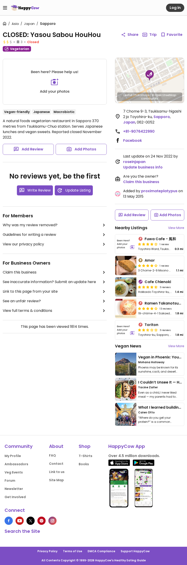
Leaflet (127, 95)
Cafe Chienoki (158, 281)
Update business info (143, 167)
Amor (150, 260)
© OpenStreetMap (164, 95)
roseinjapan (134, 161)
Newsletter (14, 488)
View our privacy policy (23, 244)
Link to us (57, 472)
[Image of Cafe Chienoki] (125, 287)
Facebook (132, 140)
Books (84, 464)
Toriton (151, 324)
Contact (56, 463)
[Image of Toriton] (125, 329)
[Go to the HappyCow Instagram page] (52, 521)
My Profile (13, 456)
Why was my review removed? (30, 225)
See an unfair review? (22, 301)
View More (176, 228)
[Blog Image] (125, 364)
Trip (153, 34)
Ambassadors (16, 464)
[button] (149, 75)
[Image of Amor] (125, 265)
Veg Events (14, 472)
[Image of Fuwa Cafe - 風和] (125, 244)
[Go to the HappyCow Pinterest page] (41, 521)
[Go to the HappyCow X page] (30, 521)
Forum (10, 480)
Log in (175, 7)
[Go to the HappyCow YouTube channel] (20, 521)
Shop (85, 446)
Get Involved (15, 497)
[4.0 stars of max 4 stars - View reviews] (148, 244)
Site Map (56, 480)
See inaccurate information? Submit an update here (49, 281)
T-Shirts (85, 456)
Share (132, 34)
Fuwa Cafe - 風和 (160, 239)
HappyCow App (126, 446)
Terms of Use (72, 551)
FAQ (52, 455)
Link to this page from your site (30, 291)
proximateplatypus (159, 191)
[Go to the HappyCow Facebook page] (9, 521)
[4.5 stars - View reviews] (148, 287)
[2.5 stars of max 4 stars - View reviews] (148, 330)
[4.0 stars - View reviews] (148, 265)
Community (19, 446)
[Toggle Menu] (5, 8)
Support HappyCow (135, 551)
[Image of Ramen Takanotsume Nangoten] (125, 308)
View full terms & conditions (27, 310)
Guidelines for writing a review (29, 234)
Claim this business (19, 272)
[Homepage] (25, 8)
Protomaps (142, 95)
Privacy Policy (47, 551)
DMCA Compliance (101, 551)
